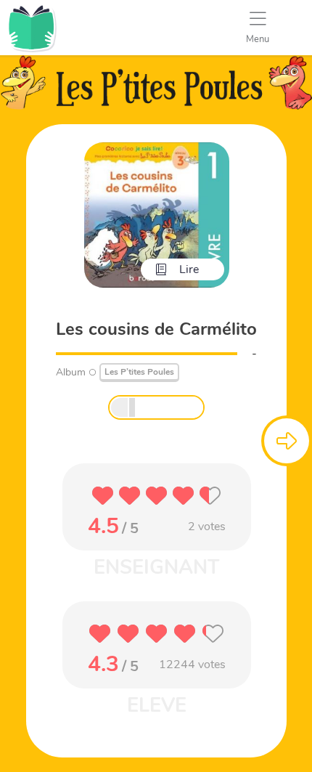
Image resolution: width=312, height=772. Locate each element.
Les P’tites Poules (139, 372)
